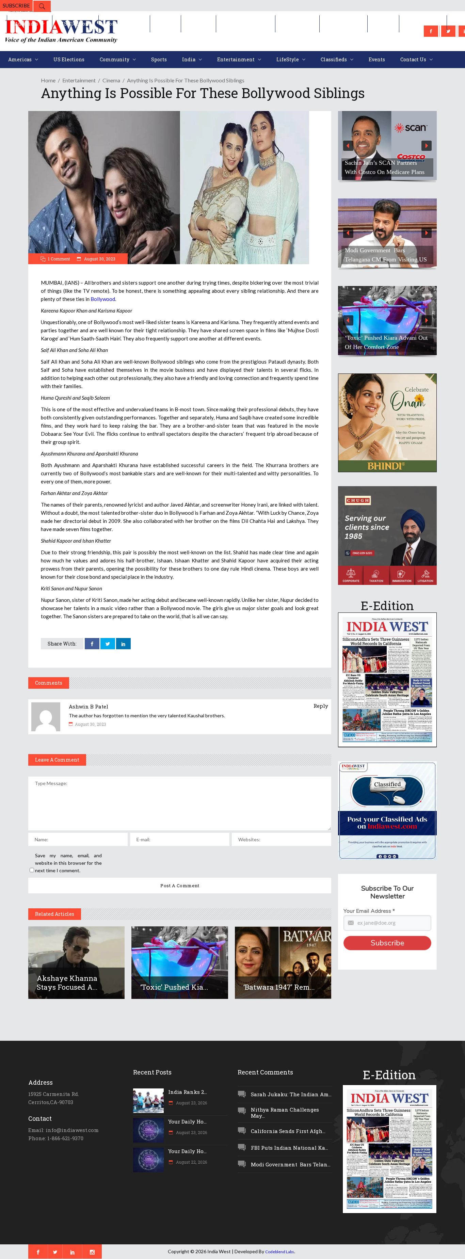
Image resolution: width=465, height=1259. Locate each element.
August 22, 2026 (191, 1162)
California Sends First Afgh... (288, 1131)
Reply (321, 705)
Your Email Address (369, 911)
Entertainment (79, 80)
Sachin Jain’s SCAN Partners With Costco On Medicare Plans (384, 167)
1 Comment (59, 258)
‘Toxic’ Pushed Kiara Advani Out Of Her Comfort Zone (386, 342)
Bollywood (103, 299)
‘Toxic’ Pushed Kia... (174, 987)
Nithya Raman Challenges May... (285, 1112)
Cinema (111, 80)
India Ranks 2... (187, 1091)
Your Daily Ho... (187, 1121)
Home (48, 80)
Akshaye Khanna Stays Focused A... (67, 982)
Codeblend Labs (279, 1251)
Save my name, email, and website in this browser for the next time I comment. (68, 862)
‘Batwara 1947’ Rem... (279, 987)
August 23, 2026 (191, 1102)
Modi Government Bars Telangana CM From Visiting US (386, 255)
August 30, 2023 (99, 258)
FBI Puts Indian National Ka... (289, 1147)
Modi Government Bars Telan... (291, 1164)
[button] (387, 145)
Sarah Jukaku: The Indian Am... (291, 1094)
